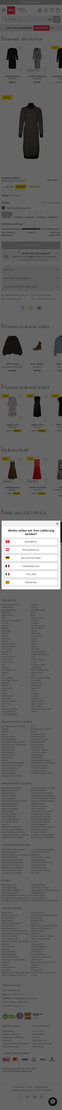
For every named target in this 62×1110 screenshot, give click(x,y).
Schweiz (31, 541)
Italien (31, 574)
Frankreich (31, 566)
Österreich (31, 550)
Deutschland (31, 558)
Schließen (57, 524)
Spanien (31, 582)
